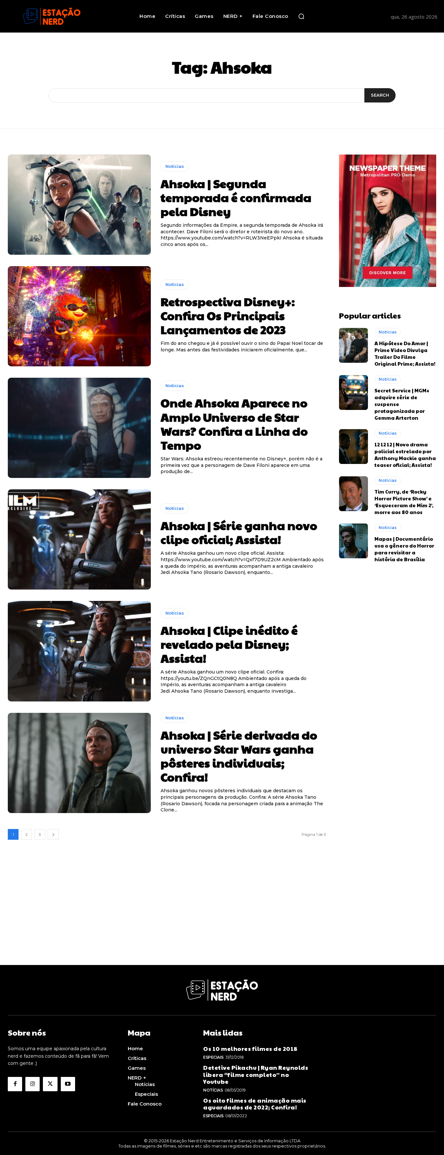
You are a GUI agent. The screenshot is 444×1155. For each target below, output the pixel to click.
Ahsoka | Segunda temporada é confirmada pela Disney (236, 197)
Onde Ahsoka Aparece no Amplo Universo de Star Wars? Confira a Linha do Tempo (234, 423)
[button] (301, 16)
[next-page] (53, 834)
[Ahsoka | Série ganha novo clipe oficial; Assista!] (79, 539)
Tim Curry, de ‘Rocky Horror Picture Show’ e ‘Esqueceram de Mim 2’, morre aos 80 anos (403, 501)
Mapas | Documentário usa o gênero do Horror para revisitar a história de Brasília (404, 549)
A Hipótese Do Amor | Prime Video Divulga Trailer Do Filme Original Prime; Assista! (405, 353)
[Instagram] (32, 1084)
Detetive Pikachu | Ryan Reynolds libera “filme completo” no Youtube (255, 1074)
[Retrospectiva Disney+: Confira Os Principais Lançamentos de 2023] (79, 316)
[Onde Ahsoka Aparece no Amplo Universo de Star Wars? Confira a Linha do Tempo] (79, 428)
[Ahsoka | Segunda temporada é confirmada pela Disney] (79, 205)
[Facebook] (15, 1084)
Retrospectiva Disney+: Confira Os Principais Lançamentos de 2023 (228, 315)
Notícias (174, 166)
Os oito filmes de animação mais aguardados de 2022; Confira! (255, 1103)
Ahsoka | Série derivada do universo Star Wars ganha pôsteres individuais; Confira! (239, 756)
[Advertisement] (222, 919)
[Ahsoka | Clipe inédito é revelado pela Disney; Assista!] (79, 651)
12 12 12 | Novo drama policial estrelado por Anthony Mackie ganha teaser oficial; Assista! (405, 454)
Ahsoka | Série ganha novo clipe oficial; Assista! (239, 532)
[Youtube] (68, 1084)
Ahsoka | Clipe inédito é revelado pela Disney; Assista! (229, 644)
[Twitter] (50, 1084)
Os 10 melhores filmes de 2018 (250, 1048)
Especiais (213, 1057)
